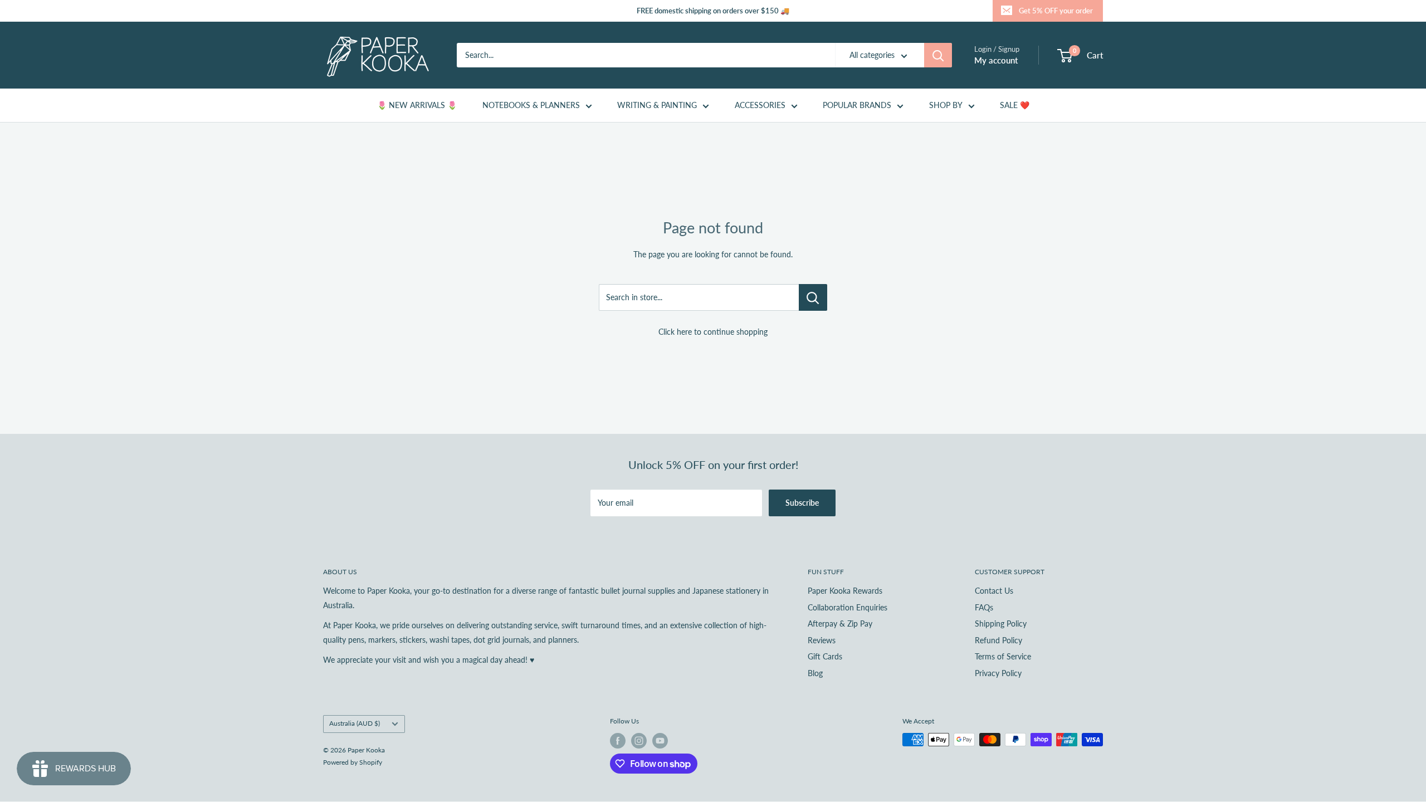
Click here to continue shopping (713, 331)
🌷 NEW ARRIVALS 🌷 (417, 105)
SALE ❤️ (1014, 105)
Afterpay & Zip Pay (840, 623)
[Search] (938, 55)
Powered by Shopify (352, 762)
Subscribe (802, 502)
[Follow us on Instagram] (639, 741)
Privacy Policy (998, 673)
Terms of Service (1003, 656)
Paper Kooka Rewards (845, 590)
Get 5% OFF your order (1056, 10)
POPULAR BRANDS (857, 105)
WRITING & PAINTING (657, 105)
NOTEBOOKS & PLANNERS (531, 105)
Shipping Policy (1001, 623)
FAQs (984, 607)
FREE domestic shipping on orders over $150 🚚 (713, 10)
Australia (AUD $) (354, 723)
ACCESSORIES (760, 105)
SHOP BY (946, 105)
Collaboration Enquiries (847, 607)
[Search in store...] (813, 297)
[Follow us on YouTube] (660, 741)
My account (996, 60)
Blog (815, 673)
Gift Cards (825, 656)
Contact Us (994, 590)
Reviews (822, 640)
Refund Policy (998, 640)
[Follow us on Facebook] (618, 741)
